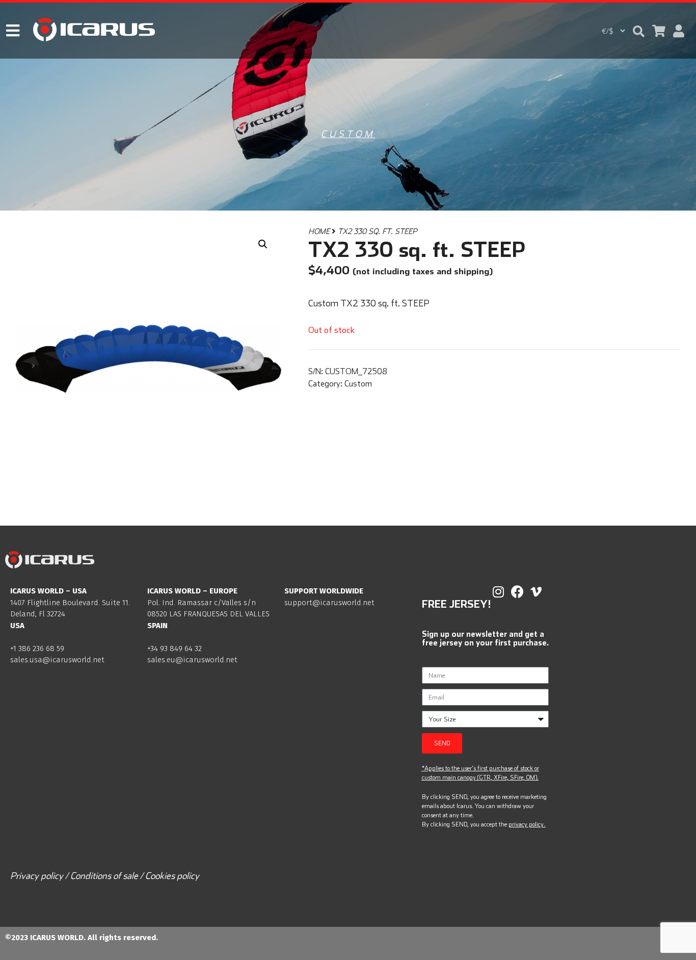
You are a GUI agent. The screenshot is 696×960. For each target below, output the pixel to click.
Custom (348, 133)
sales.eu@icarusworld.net (192, 659)
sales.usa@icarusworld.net (57, 659)
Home (319, 231)
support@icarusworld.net (329, 602)
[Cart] (658, 31)
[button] (639, 31)
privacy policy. (526, 824)
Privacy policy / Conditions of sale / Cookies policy (104, 875)
